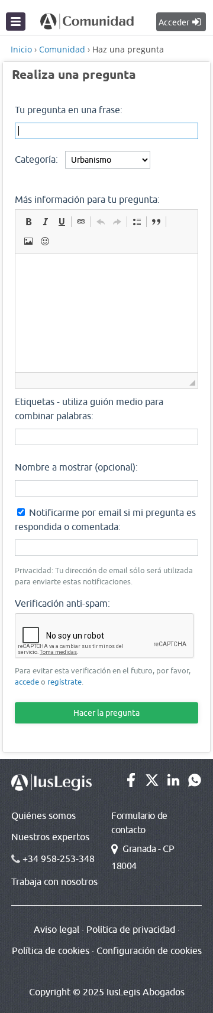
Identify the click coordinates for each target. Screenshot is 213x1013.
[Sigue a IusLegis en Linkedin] (173, 783)
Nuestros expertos (50, 836)
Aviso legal (56, 929)
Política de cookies (50, 950)
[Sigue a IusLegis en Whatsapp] (195, 783)
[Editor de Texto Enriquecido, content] (106, 313)
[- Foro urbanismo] (87, 20)
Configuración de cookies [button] (149, 950)
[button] (28, 221)
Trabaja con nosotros (54, 881)
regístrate (64, 681)
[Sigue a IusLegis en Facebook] (131, 783)
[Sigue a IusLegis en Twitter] (152, 783)
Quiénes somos (43, 815)
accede (27, 681)
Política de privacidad (130, 929)
